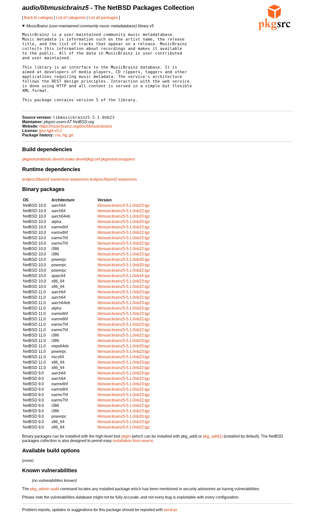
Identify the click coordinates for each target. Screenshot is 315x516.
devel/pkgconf (88, 159)
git (71, 135)
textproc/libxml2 (35, 179)
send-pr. (171, 510)
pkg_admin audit (44, 489)
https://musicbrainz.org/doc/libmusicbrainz (75, 126)
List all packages (103, 17)
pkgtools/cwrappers (118, 159)
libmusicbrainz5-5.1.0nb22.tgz (123, 211)
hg (65, 135)
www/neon (59, 179)
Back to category (38, 17)
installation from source (133, 441)
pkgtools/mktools (36, 159)
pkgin (126, 436)
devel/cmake (63, 159)
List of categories (71, 17)
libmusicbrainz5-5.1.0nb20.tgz (123, 216)
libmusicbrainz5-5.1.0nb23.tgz (123, 205)
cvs (58, 135)
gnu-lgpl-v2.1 (50, 131)
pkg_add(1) (213, 436)
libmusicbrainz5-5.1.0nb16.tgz (123, 276)
